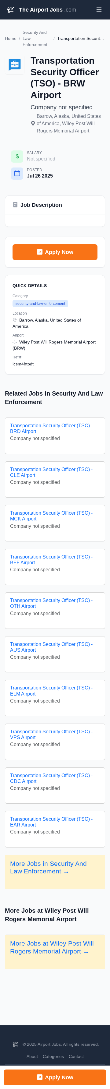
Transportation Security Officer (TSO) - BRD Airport (51, 428)
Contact (76, 1056)
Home (10, 38)
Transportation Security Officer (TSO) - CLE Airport (51, 472)
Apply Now (59, 252)
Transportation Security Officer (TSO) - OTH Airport (51, 603)
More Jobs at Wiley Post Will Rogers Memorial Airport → (52, 947)
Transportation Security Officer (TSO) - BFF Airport (51, 559)
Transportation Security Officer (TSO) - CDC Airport (51, 778)
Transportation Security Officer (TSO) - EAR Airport (51, 821)
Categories (53, 1056)
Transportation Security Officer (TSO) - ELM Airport (51, 690)
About (32, 1056)
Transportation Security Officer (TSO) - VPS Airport (51, 734)
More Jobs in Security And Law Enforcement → (48, 867)
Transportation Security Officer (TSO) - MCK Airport (51, 515)
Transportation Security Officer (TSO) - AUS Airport (51, 647)
